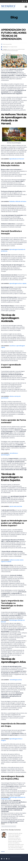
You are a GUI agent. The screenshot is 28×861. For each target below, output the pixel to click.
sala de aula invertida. (15, 506)
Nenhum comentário (6, 53)
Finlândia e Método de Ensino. (18, 201)
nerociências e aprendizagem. (9, 454)
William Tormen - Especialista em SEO (11, 856)
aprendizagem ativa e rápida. (18, 283)
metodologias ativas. (16, 679)
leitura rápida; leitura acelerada (9, 826)
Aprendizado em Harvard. (16, 159)
